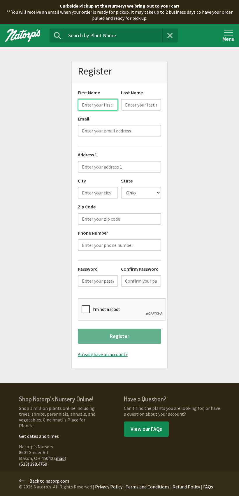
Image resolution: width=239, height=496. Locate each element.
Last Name (132, 92)
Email (83, 119)
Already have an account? (103, 354)
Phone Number (93, 233)
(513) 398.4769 (33, 464)
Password (88, 269)
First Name (89, 92)
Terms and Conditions (147, 487)
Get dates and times (39, 436)
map (60, 458)
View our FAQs (146, 429)
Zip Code (87, 207)
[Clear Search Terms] (170, 35)
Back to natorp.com (49, 481)
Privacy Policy (108, 487)
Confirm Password (140, 269)
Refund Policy (186, 487)
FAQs (208, 487)
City (82, 181)
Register (119, 336)
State (127, 181)
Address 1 (87, 154)
